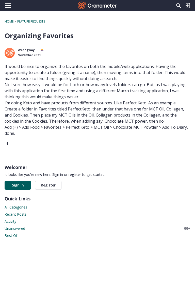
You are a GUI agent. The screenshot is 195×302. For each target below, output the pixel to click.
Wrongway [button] (26, 50)
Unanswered (97, 228)
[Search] (178, 5)
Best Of (11, 235)
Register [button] (48, 185)
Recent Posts (15, 214)
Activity (10, 221)
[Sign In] (187, 5)
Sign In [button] (18, 185)
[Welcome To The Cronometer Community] (97, 5)
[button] (10, 53)
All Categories (16, 207)
